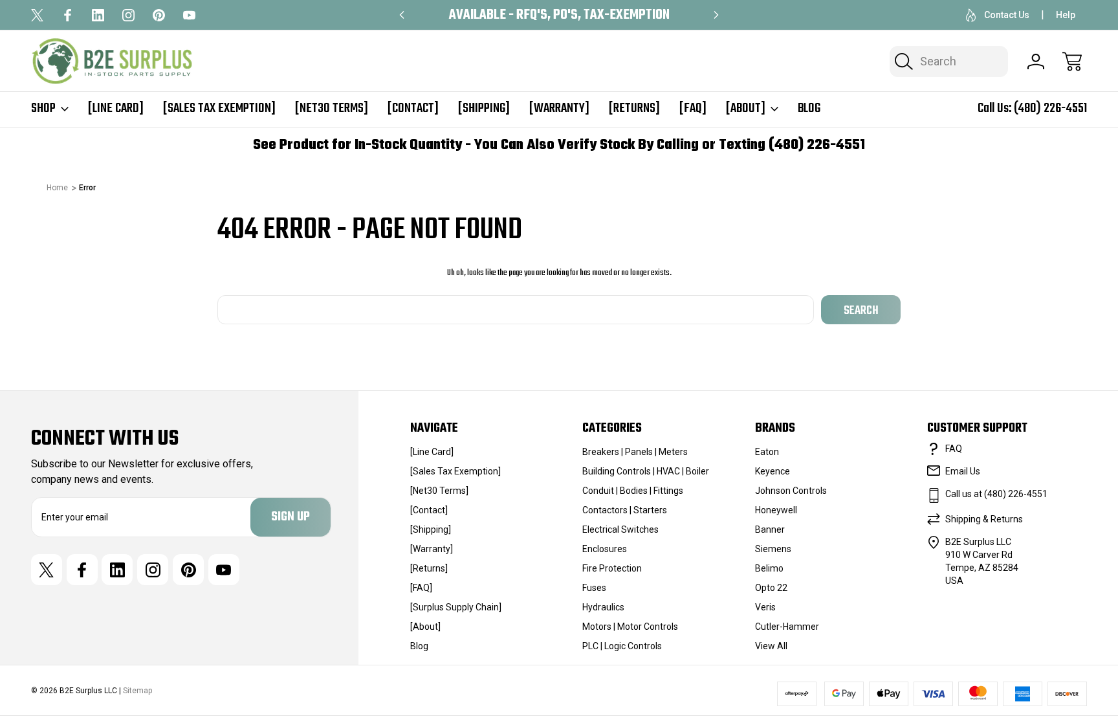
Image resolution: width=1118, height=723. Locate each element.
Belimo (769, 568)
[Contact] (413, 108)
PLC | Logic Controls (622, 646)
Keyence (772, 471)
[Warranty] (559, 108)
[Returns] (634, 108)
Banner (770, 529)
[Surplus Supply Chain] (455, 607)
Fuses (594, 588)
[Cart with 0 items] (1072, 61)
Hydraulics (603, 607)
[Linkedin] (98, 15)
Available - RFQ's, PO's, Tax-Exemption (559, 15)
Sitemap (137, 690)
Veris (765, 607)
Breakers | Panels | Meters (635, 452)
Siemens (773, 549)
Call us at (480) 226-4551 (996, 494)
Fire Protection (612, 568)
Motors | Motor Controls (630, 626)
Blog (809, 108)
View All (771, 646)
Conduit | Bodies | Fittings (632, 490)
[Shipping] (484, 108)
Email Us (962, 471)
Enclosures (604, 549)
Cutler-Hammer (787, 626)
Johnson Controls (791, 490)
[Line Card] (116, 108)
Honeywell (776, 510)
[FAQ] (693, 108)
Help (1065, 15)
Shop (43, 108)
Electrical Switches (620, 529)
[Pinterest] (159, 15)
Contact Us (1006, 15)
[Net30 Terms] (331, 108)
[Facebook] (67, 15)
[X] (37, 15)
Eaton (767, 452)
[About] (745, 108)
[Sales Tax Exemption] (219, 108)
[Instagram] (128, 15)
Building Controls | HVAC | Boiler (645, 471)
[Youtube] (189, 15)
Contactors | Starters (624, 510)
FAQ (953, 448)
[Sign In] (1036, 61)
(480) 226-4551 (1050, 108)
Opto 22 (771, 588)
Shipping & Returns (984, 519)
